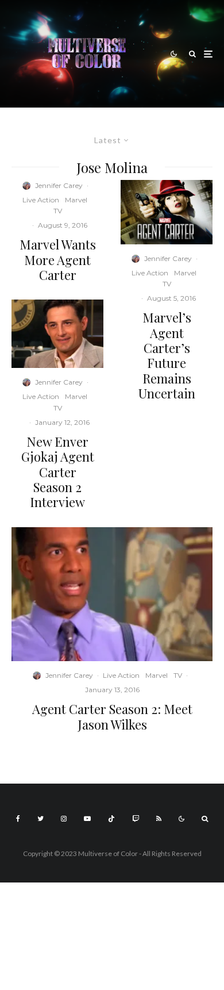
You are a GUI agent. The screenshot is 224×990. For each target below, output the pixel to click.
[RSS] (159, 819)
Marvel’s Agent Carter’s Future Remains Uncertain (166, 355)
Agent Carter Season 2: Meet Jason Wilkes (112, 716)
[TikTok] (111, 819)
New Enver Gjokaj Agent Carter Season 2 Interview (57, 472)
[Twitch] (135, 819)
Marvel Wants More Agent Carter (58, 259)
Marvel (76, 199)
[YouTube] (87, 819)
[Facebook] (18, 819)
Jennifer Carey (59, 185)
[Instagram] (63, 819)
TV (57, 210)
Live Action (40, 199)
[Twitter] (40, 819)
